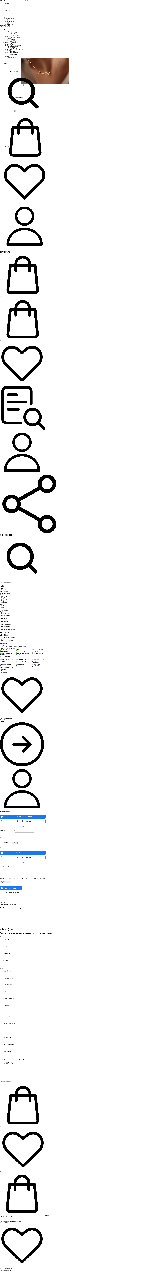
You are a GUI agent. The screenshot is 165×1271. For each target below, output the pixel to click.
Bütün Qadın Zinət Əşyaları (14, 45)
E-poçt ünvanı (4, 866)
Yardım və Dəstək (8, 10)
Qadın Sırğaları (11, 39)
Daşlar (2, 605)
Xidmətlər (6, 946)
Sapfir (12, 56)
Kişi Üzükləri (10, 46)
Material (2, 594)
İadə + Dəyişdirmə (8, 1037)
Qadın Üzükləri (11, 37)
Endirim (5, 63)
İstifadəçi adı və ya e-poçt (7, 830)
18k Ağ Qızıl (3, 598)
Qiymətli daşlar (14, 54)
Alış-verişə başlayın (5, 720)
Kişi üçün (6, 43)
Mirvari (2, 609)
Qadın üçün (6, 36)
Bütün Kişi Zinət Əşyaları (14, 52)
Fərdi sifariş (6, 50)
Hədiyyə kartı (3, 618)
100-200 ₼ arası (14, 34)
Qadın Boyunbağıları (12, 41)
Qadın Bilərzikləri (12, 42)
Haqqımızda (6, 3)
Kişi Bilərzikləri (11, 44)
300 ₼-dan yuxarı (5, 593)
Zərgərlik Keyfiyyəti (9, 953)
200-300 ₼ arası (14, 35)
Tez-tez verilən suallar (9, 1023)
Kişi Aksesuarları (11, 51)
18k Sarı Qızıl (4, 596)
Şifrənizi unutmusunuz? (6, 847)
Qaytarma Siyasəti (16, 1221)
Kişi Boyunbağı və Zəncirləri (15, 49)
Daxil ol (14, 842)
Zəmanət (5, 1030)
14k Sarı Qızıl (4, 599)
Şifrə (2, 837)
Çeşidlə (5, 29)
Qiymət (9, 31)
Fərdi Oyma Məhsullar (6, 616)
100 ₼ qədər (13, 32)
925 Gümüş (3, 604)
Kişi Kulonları (11, 47)
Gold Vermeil (3, 602)
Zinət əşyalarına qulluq (9, 1044)
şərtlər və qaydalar (27, 878)
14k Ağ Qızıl (3, 601)
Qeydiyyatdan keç (6, 882)
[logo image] (5, 26)
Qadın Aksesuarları (5, 627)
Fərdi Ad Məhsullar (5, 615)
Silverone (10, 646)
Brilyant (2, 607)
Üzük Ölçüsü (7, 1051)
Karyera (5, 960)
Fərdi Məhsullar (11, 57)
